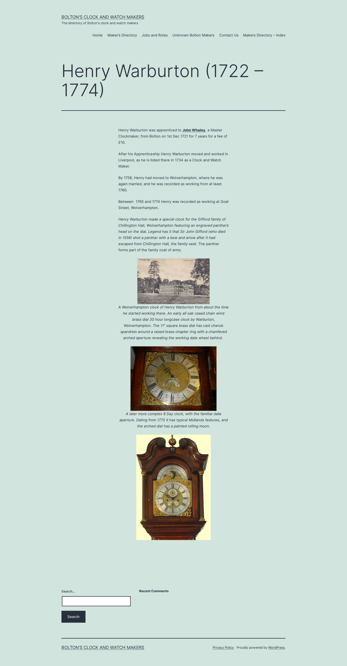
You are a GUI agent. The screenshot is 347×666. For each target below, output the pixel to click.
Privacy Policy (223, 647)
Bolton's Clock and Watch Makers (102, 17)
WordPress (276, 647)
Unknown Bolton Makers (193, 35)
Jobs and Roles (155, 35)
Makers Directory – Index (264, 35)
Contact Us (228, 35)
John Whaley (194, 130)
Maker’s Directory (122, 35)
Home (98, 35)
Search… (68, 591)
